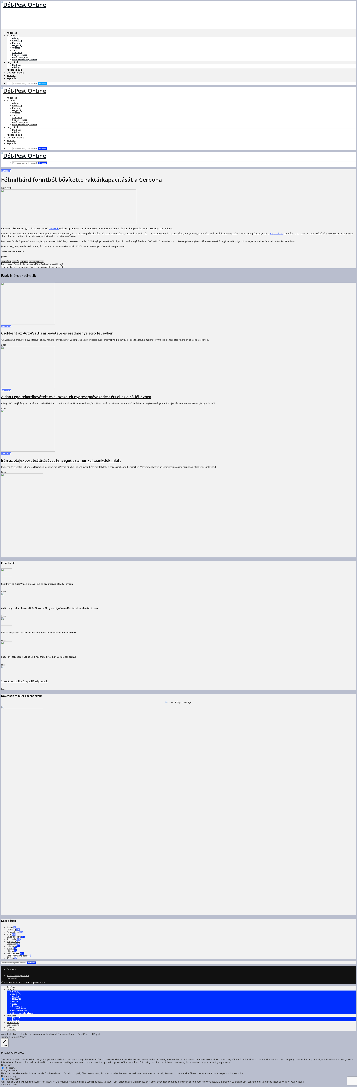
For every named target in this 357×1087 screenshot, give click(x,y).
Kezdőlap (12, 32)
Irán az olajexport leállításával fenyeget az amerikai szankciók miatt (61, 460)
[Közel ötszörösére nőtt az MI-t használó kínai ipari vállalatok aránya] (6, 649)
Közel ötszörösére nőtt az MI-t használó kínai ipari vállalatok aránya (38, 656)
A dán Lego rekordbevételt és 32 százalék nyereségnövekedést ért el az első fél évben (76, 396)
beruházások (276, 233)
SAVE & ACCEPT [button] (9, 1084)
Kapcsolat (12, 78)
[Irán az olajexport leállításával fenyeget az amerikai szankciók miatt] (28, 450)
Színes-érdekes (19, 55)
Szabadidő (17, 52)
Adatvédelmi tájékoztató (18, 975)
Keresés (42, 83)
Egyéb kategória (20, 57)
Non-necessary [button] (8, 1076)
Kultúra (16, 43)
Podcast (11, 75)
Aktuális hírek (14, 69)
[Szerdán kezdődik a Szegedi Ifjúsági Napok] (6, 673)
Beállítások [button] (83, 1034)
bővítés (15, 261)
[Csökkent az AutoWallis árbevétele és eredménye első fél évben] (28, 323)
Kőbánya (16, 67)
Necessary (9, 1067)
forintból (54, 228)
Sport (15, 50)
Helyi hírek (12, 62)
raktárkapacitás (36, 261)
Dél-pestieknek (15, 72)
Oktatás (16, 48)
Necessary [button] (6, 1065)
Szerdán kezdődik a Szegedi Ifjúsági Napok (24, 681)
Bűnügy (16, 38)
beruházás (6, 261)
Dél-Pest (16, 65)
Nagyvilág (17, 45)
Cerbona (24, 261)
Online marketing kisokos (24, 59)
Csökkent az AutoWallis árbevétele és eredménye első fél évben (57, 333)
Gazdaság (17, 40)
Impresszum (12, 978)
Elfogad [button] (96, 1034)
